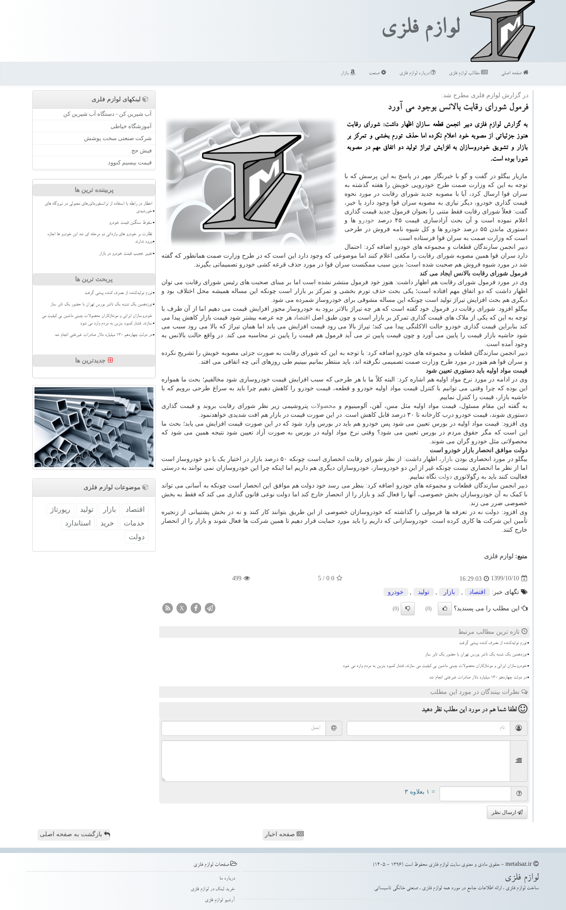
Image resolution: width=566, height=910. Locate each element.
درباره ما (227, 879)
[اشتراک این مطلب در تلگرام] (210, 607)
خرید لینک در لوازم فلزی (213, 889)
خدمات (134, 523)
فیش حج (141, 150)
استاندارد (78, 523)
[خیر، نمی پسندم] (408, 608)
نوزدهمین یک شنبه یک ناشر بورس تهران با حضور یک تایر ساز (476, 655)
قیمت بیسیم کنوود (130, 162)
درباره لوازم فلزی (415, 73)
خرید (107, 523)
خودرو (367, 220)
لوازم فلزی (420, 30)
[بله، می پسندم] (445, 608)
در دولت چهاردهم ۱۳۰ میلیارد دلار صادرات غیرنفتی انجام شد (478, 678)
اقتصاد (302, 317)
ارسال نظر (504, 812)
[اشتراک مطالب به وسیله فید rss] (167, 607)
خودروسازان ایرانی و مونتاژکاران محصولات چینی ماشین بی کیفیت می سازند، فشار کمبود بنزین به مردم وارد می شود (435, 666)
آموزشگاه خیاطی (131, 126)
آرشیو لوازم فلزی (220, 900)
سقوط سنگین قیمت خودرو (130, 223)
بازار (345, 73)
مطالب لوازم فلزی (465, 73)
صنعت (375, 73)
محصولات (323, 406)
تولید (423, 592)
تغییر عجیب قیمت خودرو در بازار (125, 254)
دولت (445, 476)
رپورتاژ (60, 509)
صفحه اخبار (281, 834)
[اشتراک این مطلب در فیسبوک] (196, 607)
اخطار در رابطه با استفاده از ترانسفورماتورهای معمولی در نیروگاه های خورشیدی (98, 208)
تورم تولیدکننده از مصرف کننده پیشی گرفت (493, 643)
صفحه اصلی (512, 73)
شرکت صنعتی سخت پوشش (118, 138)
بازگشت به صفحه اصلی (72, 834)
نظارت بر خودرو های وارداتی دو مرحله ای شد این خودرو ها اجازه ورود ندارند (99, 238)
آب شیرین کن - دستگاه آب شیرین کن (107, 113)
